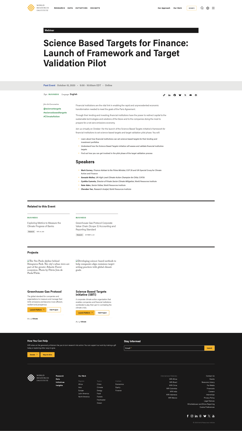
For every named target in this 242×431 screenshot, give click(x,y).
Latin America (83, 393)
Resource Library (208, 382)
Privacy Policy (209, 397)
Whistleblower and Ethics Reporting (201, 404)
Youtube (213, 416)
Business (54, 94)
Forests (100, 396)
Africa (80, 384)
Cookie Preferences (207, 407)
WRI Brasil (173, 382)
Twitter (209, 416)
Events (212, 379)
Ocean (99, 403)
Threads (200, 416)
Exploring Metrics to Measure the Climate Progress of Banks (44, 224)
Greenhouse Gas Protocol (44, 291)
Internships (210, 394)
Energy (99, 390)
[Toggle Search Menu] (202, 8)
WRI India (173, 391)
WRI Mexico (172, 397)
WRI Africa (173, 379)
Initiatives (81, 8)
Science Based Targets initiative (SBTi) (91, 293)
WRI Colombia (171, 388)
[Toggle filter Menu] (207, 8)
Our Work (177, 8)
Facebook (187, 416)
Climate (35, 318)
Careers (212, 391)
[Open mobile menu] (213, 8)
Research (59, 8)
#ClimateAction (51, 116)
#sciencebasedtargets (55, 112)
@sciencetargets (52, 108)
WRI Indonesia (171, 394)
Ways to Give (47, 354)
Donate (192, 8)
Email (127, 348)
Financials (211, 388)
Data (70, 8)
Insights (95, 8)
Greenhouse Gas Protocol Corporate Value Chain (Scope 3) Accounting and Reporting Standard (96, 226)
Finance (118, 390)
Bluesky (205, 416)
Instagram (192, 416)
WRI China (173, 385)
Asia (80, 387)
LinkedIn (196, 416)
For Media (211, 385)
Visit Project (54, 309)
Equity (117, 387)
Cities (99, 384)
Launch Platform (38, 310)
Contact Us (210, 376)
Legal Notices (209, 401)
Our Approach (164, 8)
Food (99, 393)
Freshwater (101, 399)
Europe (81, 390)
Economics (119, 384)
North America (84, 396)
